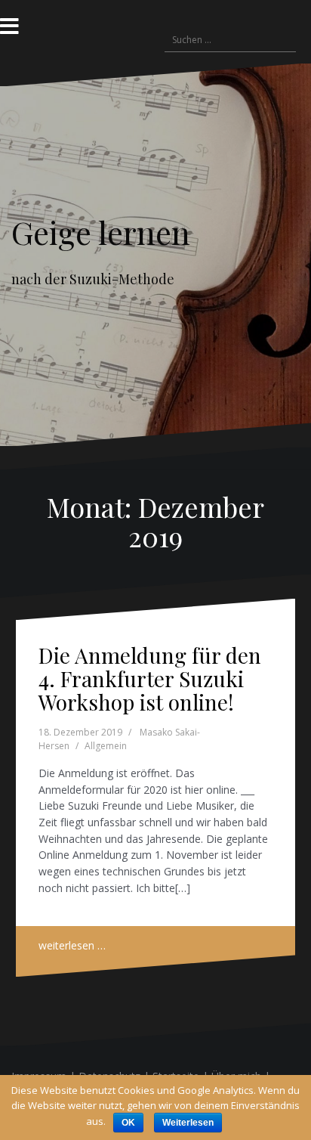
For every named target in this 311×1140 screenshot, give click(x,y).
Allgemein (106, 745)
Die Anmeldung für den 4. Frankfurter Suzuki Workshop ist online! (149, 678)
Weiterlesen (188, 1122)
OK (128, 1122)
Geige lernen (100, 232)
